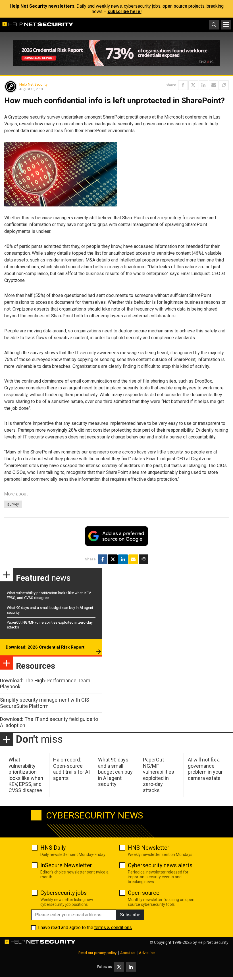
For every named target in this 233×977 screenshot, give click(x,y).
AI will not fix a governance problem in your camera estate (205, 769)
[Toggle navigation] (226, 24)
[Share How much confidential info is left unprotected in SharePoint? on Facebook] (183, 85)
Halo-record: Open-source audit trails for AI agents (71, 769)
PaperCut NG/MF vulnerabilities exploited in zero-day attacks (158, 775)
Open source (143, 892)
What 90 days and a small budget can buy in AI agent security (115, 772)
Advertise (147, 953)
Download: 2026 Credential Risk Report (45, 647)
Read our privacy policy (97, 953)
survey (13, 504)
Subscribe (130, 914)
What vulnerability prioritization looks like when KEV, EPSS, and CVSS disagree (26, 775)
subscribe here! (125, 11)
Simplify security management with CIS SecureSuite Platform (44, 703)
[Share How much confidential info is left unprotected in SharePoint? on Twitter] (193, 85)
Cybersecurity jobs (63, 892)
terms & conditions (113, 927)
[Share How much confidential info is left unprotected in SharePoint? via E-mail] (214, 85)
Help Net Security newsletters (42, 6)
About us (127, 953)
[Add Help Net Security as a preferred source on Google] (224, 85)
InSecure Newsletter (66, 865)
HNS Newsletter (148, 847)
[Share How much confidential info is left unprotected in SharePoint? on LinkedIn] (203, 85)
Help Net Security (33, 84)
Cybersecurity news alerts (160, 865)
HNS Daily (53, 847)
